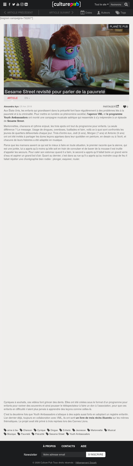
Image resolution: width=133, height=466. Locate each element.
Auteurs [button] (105, 12)
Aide (83, 446)
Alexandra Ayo (11, 106)
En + (27, 98)
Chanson (27, 430)
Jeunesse (81, 430)
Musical (112, 430)
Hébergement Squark (86, 462)
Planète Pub (119, 26)
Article (12, 98)
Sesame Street (15, 121)
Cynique (41, 430)
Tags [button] (123, 12)
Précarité (39, 433)
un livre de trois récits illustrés (94, 417)
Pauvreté (25, 433)
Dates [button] (88, 12)
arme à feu (12, 430)
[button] (111, 106)
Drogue (54, 430)
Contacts (68, 446)
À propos (49, 446)
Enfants (67, 430)
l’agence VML (95, 114)
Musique (11, 433)
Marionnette (97, 430)
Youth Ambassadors (80, 433)
